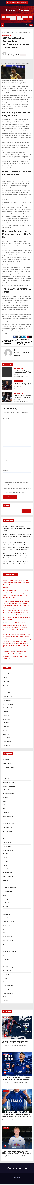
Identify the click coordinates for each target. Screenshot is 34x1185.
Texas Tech (6, 989)
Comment (6, 418)
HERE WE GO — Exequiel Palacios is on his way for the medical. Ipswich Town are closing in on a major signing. (17, 537)
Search (6, 506)
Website (5, 471)
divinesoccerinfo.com (16, 53)
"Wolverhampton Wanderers (12, 771)
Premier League (8, 971)
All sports (6, 779)
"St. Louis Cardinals (8, 767)
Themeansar (17, 1177)
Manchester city (8, 914)
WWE (4, 997)
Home (17, 1181)
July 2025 (6, 723)
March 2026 (6, 693)
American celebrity (9, 786)
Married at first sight (10, 17)
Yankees (5, 1001)
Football (5, 869)
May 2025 (6, 730)
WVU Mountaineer (8, 993)
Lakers (5, 895)
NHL (4, 948)
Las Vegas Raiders (8, 899)
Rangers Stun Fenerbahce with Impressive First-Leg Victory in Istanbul (22, 384)
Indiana (5, 884)
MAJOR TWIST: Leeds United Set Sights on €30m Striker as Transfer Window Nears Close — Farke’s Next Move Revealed (15, 564)
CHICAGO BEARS (8, 816)
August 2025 (6, 719)
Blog (4, 801)
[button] (27, 25)
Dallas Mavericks (8, 835)
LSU (4, 910)
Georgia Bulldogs (8, 876)
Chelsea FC (6, 812)
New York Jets (7, 937)
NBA (4, 929)
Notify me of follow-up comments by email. (17, 489)
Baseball (5, 797)
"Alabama (6, 760)
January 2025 (7, 745)
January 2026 (7, 700)
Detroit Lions (7, 843)
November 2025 (8, 708)
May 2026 (6, 685)
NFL (4, 944)
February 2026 (7, 697)
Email (5, 461)
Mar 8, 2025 (17, 374)
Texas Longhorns (8, 986)
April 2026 (6, 689)
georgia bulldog (7, 873)
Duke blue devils (8, 854)
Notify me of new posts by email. (14, 492)
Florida (5, 865)
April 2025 (6, 734)
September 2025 (8, 715)
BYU (4, 809)
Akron (5, 775)
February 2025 (7, 742)
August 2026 (6, 674)
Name (5, 451)
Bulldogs (5, 805)
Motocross (24, 17)
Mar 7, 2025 (17, 387)
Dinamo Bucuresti (8, 850)
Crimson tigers (7, 827)
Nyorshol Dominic (8, 580)
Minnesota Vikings (8, 922)
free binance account (9, 591)
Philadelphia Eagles (9, 967)
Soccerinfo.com (17, 10)
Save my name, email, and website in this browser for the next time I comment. (15, 484)
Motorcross (6, 925)
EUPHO (5, 601)
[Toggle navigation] (23, 25)
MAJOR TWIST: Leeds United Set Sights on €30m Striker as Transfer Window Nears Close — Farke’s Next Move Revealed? (15, 555)
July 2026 (6, 678)
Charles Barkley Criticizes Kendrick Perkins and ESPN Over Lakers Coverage (22, 397)
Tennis (5, 982)
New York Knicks (8, 940)
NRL (4, 955)
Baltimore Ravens (8, 794)
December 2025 (8, 704)
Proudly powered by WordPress (12, 1176)
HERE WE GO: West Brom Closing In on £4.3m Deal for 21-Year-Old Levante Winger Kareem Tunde (17, 528)
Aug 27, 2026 (8, 1046)
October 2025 (7, 712)
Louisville (5, 907)
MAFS (30, 17)
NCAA (4, 933)
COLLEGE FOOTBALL (6, 35)
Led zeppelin (13, 19)
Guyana (5, 880)
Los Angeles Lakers (8, 903)
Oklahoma (6, 959)
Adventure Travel (8, 652)
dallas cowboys (7, 831)
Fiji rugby (5, 861)
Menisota (6, 918)
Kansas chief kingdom (9, 888)
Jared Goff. (20, 19)
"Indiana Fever (7, 763)
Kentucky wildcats (8, 891)
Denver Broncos (8, 839)
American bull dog (8, 782)
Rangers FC (6, 974)
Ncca (3, 17)
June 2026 (6, 681)
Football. (19, 17)
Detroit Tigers (7, 846)
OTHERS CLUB (7, 963)
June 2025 (6, 727)
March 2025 (6, 738)
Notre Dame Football (9, 952)
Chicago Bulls (7, 820)
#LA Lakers (23, 55)
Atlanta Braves (7, 790)
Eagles (5, 858)
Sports (5, 978)
